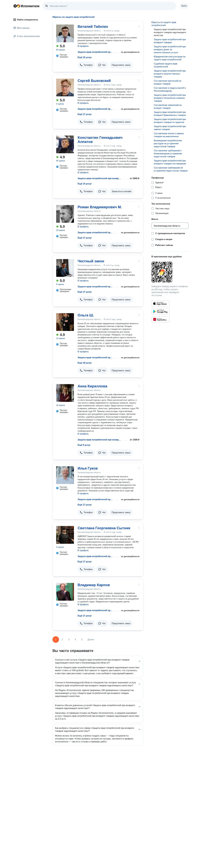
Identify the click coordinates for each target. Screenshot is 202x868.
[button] (86, 65)
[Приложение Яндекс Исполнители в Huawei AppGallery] (160, 319)
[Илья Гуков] (65, 475)
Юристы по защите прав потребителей (163, 23)
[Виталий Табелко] (65, 33)
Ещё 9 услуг (84, 445)
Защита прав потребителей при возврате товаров (170, 41)
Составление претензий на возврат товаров (167, 82)
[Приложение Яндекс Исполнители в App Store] (160, 303)
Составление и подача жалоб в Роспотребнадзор (170, 89)
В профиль (83, 46)
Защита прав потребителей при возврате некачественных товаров (170, 73)
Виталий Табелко (93, 27)
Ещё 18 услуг (85, 363)
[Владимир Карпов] (65, 592)
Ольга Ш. (86, 315)
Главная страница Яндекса (15, 6)
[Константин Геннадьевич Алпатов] (65, 144)
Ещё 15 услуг (85, 57)
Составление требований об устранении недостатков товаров (171, 169)
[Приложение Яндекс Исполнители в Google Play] (160, 311)
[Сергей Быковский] (65, 87)
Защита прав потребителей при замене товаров (170, 128)
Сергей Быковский (94, 81)
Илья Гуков (88, 468)
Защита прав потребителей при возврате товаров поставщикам (170, 162)
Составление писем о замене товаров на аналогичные (169, 135)
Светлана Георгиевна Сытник (104, 528)
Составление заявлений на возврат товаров (167, 106)
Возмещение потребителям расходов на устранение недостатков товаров (168, 143)
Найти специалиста (27, 19)
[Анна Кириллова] (65, 393)
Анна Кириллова (92, 386)
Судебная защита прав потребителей (165, 65)
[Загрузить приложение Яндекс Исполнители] (170, 272)
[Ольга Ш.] (65, 322)
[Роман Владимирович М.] (65, 214)
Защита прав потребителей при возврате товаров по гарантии (170, 120)
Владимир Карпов (94, 585)
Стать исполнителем (28, 36)
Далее (91, 639)
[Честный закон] (65, 268)
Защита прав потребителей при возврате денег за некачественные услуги (170, 49)
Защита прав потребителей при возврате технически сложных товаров (170, 98)
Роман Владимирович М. (100, 207)
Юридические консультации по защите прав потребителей (169, 58)
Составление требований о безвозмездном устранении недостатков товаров (168, 153)
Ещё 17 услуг (85, 114)
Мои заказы (23, 28)
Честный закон (91, 261)
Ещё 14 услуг (85, 183)
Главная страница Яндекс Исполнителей (26, 6)
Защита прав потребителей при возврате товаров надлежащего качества (95, 52)
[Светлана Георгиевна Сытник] (65, 535)
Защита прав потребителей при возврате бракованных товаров (170, 113)
